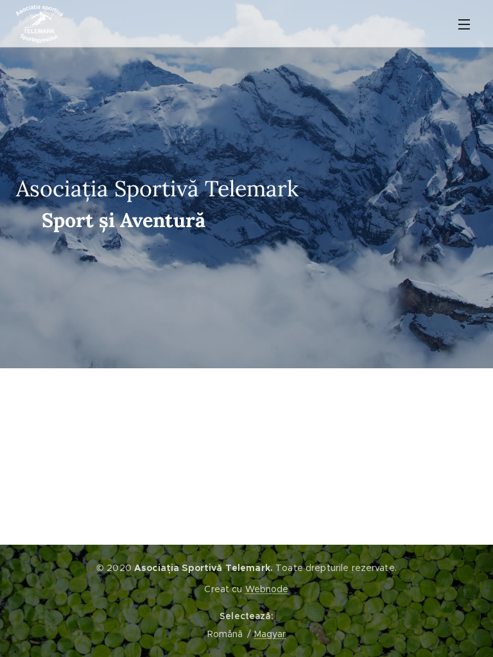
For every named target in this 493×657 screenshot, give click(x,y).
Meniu (464, 24)
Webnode (267, 589)
